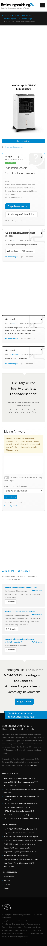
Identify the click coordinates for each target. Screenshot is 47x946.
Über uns (7, 880)
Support (15, 240)
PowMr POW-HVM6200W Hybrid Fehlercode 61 (21, 829)
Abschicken (11, 497)
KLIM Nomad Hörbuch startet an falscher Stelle (21, 859)
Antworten (38, 590)
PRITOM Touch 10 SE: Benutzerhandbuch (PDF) (20, 803)
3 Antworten (11, 629)
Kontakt (6, 888)
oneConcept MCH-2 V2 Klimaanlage (18, 18)
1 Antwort (10, 601)
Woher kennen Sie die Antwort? (16, 486)
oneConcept (26, 15)
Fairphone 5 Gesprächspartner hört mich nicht (20, 852)
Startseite (5, 15)
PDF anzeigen (28, 251)
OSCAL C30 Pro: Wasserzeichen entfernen (19, 786)
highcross (23, 157)
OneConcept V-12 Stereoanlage (16, 591)
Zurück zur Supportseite (14, 147)
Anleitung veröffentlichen (21, 214)
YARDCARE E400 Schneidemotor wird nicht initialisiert (23, 840)
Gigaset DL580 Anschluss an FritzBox (17, 848)
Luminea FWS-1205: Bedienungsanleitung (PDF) (21, 782)
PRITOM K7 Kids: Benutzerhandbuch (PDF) (19, 811)
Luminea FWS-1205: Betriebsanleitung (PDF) (20, 778)
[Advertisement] (23, 54)
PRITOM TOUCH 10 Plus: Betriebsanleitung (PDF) (21, 818)
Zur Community (29, 765)
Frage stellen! (24, 701)
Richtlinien (7, 884)
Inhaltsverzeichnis (23, 141)
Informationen (9, 877)
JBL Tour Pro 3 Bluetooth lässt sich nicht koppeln (21, 836)
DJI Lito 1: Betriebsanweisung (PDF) (16, 815)
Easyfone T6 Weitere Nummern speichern (19, 833)
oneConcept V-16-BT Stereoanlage (17, 615)
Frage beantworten (18, 206)
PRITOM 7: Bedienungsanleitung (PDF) (17, 807)
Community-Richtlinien (12, 506)
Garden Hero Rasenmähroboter (16, 645)
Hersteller (15, 15)
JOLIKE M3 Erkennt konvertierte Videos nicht (19, 844)
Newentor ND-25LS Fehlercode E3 (16, 855)
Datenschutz (28, 943)
